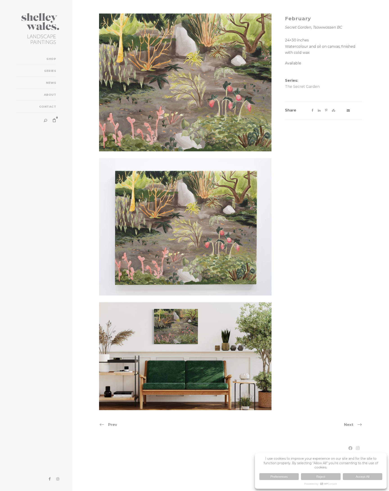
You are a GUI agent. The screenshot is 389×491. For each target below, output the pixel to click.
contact (47, 106)
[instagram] (57, 479)
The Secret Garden (302, 86)
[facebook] (50, 479)
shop (51, 59)
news (51, 82)
